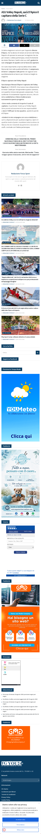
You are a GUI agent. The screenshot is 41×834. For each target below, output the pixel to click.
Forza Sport (9, 8)
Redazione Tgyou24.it (9, 222)
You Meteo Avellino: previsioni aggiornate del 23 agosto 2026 (20, 699)
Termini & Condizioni (8, 794)
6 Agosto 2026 (20, 253)
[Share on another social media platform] (35, 45)
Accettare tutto (20, 819)
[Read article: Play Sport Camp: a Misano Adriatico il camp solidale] (20, 325)
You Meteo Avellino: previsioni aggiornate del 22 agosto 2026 (20, 706)
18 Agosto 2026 (20, 222)
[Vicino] (39, 803)
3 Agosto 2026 (20, 284)
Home (3, 8)
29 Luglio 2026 (20, 313)
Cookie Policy (5, 800)
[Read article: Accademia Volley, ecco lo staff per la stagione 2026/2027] (20, 208)
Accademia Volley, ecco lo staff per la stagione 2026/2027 (19, 220)
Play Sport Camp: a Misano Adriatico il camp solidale (18, 337)
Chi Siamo (4, 789)
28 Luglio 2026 (20, 339)
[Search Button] (39, 3)
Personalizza (20, 825)
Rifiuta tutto (20, 830)
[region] (20, 817)
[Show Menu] (2, 3)
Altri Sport (6, 242)
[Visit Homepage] (20, 3)
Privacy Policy (5, 797)
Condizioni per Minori (8, 792)
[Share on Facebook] (14, 45)
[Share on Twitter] (25, 45)
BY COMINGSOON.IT (20, 575)
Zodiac (18, 684)
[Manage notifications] (4, 829)
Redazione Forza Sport (14, 20)
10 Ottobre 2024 (29, 20)
